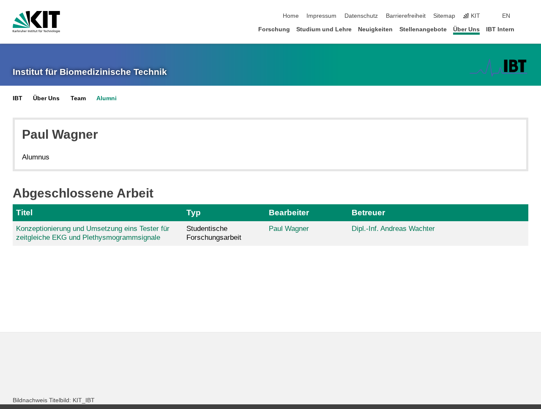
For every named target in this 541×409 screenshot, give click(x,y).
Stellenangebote (423, 29)
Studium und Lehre (324, 29)
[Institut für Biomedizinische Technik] (498, 67)
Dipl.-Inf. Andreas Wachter (393, 229)
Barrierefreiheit (406, 16)
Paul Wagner (289, 229)
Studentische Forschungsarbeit (213, 233)
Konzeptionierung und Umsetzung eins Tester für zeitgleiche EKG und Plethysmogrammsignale (92, 233)
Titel (24, 212)
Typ (193, 212)
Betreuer (368, 212)
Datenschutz (361, 16)
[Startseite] (525, 29)
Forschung (274, 29)
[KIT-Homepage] (36, 22)
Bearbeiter (289, 212)
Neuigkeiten (375, 29)
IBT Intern (500, 29)
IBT (17, 98)
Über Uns (466, 29)
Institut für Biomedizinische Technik (90, 72)
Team (78, 98)
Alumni (106, 98)
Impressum (321, 16)
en (506, 16)
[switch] (525, 16)
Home (291, 16)
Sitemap (444, 16)
